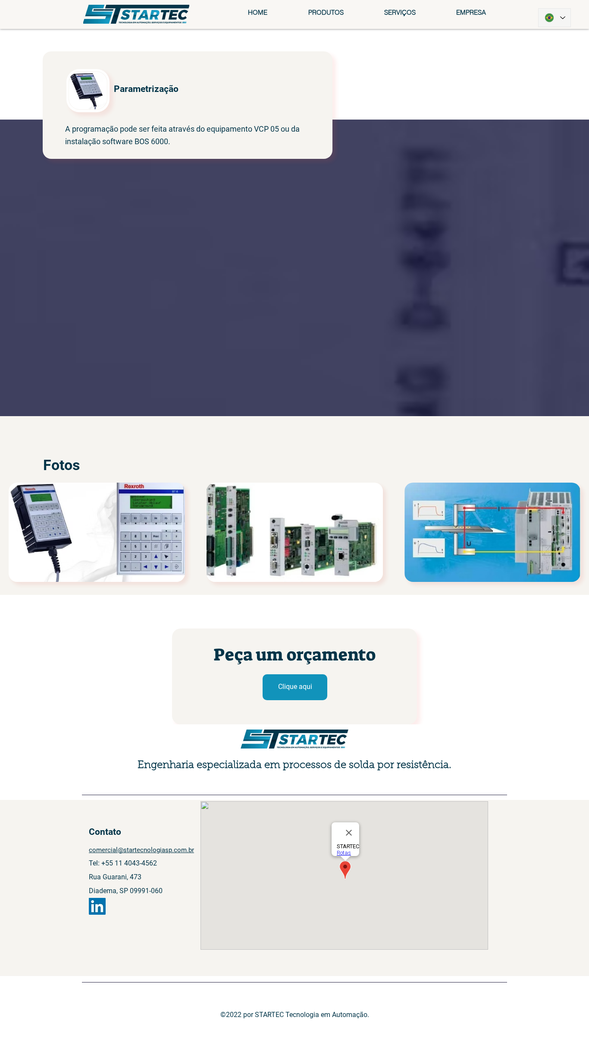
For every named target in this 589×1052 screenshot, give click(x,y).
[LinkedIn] (97, 906)
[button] (325, 12)
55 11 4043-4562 (131, 863)
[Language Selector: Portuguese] (554, 17)
